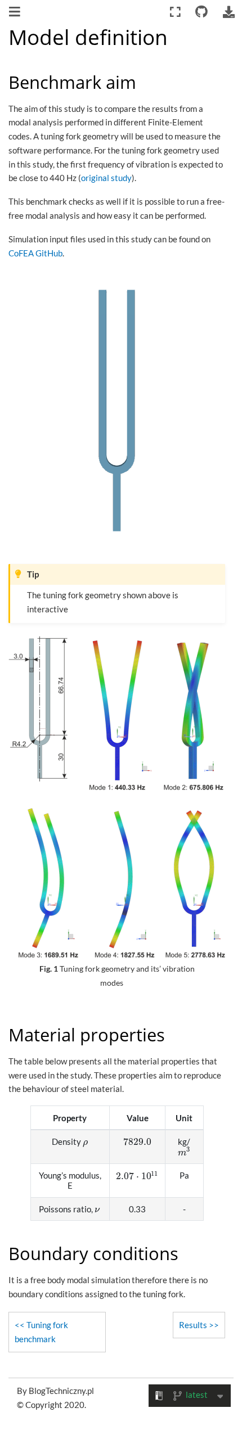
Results (193, 1325)
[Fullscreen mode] (175, 12)
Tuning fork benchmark (41, 1332)
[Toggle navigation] (15, 13)
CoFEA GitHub (35, 253)
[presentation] (85, 1141)
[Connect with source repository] (201, 12)
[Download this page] (228, 12)
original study (106, 178)
